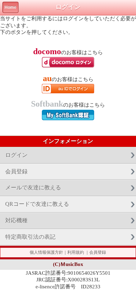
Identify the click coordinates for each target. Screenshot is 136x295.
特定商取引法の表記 (30, 237)
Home (10, 7)
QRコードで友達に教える (37, 204)
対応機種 (16, 220)
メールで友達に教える (33, 187)
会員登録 (16, 171)
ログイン (16, 155)
